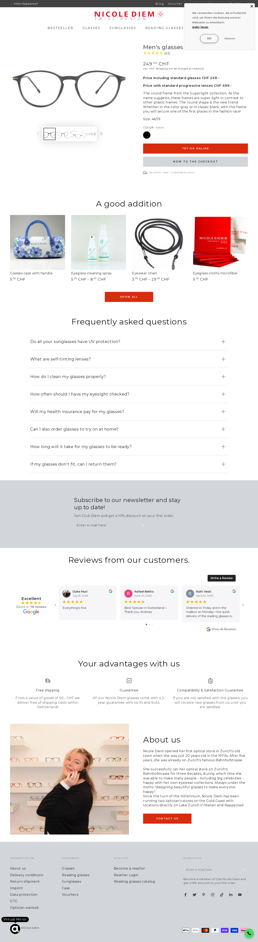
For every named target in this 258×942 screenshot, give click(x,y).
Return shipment (25, 881)
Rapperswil (30, 3)
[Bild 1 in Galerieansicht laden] (50, 134)
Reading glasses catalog (134, 881)
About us (18, 868)
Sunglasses (71, 881)
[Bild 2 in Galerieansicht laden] (63, 134)
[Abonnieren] (144, 525)
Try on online (195, 148)
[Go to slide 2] (149, 624)
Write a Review (221, 578)
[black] (146, 135)
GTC (14, 901)
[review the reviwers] (110, 592)
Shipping (162, 68)
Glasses (68, 868)
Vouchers (70, 895)
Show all (129, 296)
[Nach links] (37, 134)
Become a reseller (129, 868)
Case (66, 888)
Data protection (23, 895)
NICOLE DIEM (30, 927)
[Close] (252, 6)
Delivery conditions (26, 875)
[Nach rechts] (101, 134)
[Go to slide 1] (146, 624)
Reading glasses (75, 875)
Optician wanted (24, 908)
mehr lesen (200, 27)
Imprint (16, 888)
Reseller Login (126, 875)
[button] (249, 933)
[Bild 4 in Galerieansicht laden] (89, 134)
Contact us (167, 818)
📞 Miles (15, 3)
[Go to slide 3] (152, 624)
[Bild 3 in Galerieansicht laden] (76, 134)
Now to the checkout (195, 161)
